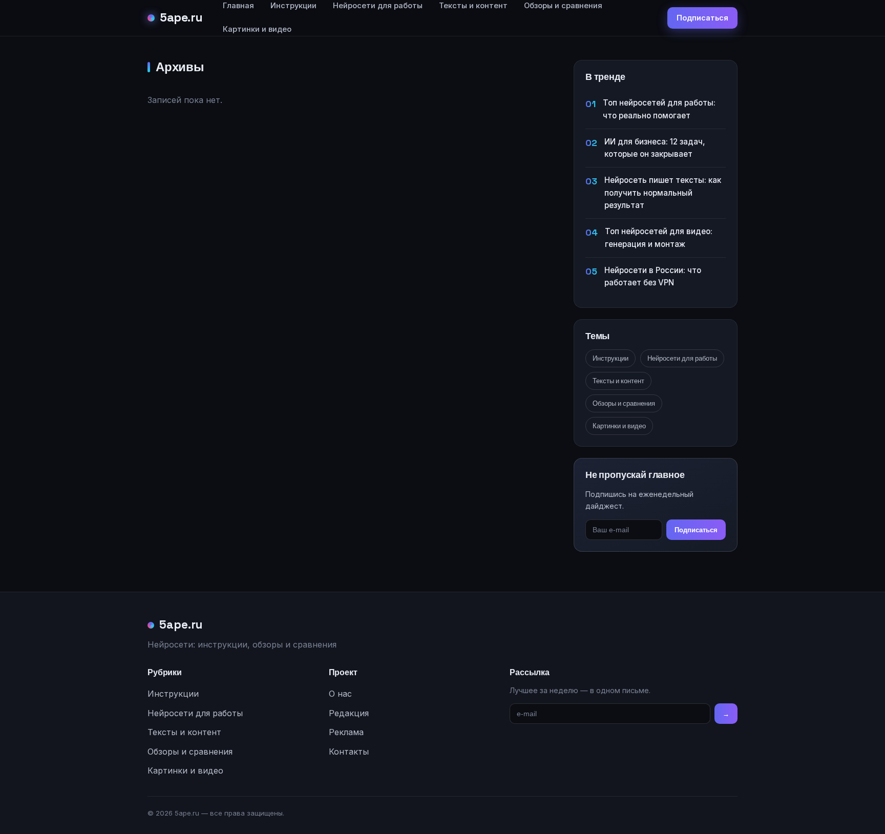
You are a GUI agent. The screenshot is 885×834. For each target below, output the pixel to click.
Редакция (349, 713)
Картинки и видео (257, 29)
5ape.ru (181, 17)
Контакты (349, 751)
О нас (340, 694)
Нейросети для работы (682, 358)
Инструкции (610, 358)
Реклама (346, 732)
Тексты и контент (618, 381)
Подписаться (702, 17)
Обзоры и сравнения (624, 403)
